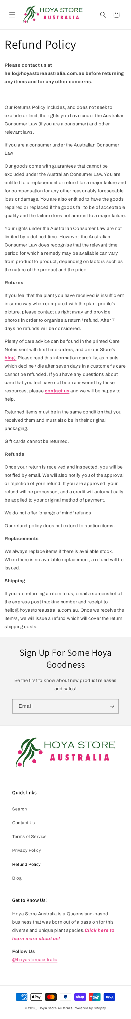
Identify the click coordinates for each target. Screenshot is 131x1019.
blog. (10, 357)
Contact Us (23, 823)
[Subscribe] (112, 706)
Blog (17, 878)
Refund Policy (26, 864)
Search (19, 809)
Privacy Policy (26, 850)
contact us (57, 390)
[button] (12, 14)
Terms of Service (29, 836)
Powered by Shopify (89, 1008)
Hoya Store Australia (55, 1008)
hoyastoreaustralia (34, 959)
